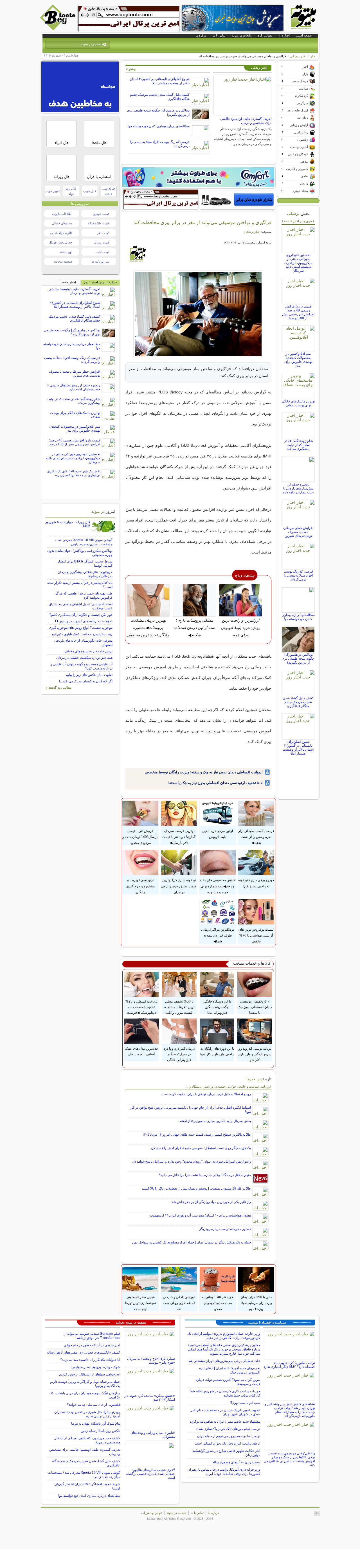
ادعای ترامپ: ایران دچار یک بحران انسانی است (227, 1443)
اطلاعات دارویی (62, 213)
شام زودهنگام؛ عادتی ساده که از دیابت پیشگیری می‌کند (298, 445)
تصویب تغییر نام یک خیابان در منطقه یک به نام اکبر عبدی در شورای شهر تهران (225, 1412)
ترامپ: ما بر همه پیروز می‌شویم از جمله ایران (228, 1436)
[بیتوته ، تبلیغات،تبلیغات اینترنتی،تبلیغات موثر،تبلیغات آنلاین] (128, 18)
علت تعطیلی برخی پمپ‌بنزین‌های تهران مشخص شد (224, 1361)
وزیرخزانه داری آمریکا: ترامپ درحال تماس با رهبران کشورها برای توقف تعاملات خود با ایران (224, 1472)
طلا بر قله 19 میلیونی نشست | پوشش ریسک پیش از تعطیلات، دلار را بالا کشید (196, 1188)
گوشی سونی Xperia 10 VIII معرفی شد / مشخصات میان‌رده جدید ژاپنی (83, 542)
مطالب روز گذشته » (58, 687)
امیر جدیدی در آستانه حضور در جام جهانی (92, 1345)
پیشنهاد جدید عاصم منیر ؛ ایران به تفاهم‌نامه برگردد (225, 1421)
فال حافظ (99, 143)
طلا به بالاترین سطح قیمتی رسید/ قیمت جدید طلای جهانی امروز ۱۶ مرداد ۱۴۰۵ (196, 1134)
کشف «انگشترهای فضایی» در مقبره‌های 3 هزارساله (83, 1352)
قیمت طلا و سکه (98, 223)
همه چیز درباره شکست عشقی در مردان (84, 658)
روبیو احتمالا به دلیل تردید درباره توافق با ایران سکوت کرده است (206, 1094)
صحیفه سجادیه (62, 261)
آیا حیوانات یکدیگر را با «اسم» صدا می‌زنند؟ (90, 1360)
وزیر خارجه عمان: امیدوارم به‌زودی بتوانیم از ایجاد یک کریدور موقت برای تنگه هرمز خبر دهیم (223, 1336)
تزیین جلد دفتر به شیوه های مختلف (88, 651)
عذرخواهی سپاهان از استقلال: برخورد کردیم (89, 1374)
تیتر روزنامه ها (100, 261)
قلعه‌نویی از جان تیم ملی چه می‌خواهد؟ (93, 1405)
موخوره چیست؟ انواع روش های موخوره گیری (80, 628)
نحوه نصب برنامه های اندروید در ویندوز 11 (83, 621)
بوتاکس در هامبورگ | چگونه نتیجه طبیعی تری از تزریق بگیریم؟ (298, 658)
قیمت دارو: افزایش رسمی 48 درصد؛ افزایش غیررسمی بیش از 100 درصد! (298, 312)
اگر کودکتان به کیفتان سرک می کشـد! (85, 681)
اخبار (313, 56)
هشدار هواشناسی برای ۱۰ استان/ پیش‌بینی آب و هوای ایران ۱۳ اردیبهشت (200, 1215)
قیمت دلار (103, 232)
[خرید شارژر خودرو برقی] (237, 199)
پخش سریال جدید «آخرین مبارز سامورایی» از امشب (214, 1121)
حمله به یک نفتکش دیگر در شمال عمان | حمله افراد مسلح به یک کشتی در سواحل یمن (191, 1242)
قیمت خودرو (101, 213)
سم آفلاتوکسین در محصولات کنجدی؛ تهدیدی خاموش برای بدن (298, 360)
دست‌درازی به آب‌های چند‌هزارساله (236, 1462)
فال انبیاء (61, 143)
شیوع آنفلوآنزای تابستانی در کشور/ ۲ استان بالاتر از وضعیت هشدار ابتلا (160, 81)
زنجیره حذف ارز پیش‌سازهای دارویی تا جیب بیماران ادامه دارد (298, 488)
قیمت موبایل (101, 242)
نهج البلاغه (65, 252)
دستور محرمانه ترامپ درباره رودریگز (225, 1229)
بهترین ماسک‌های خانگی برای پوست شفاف (298, 403)
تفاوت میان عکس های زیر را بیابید (88, 675)
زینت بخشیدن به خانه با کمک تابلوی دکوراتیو (82, 634)
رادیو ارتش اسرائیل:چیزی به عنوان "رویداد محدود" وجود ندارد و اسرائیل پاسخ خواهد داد (191, 1161)
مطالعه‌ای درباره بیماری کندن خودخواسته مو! (159, 126)
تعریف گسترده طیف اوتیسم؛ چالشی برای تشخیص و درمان (245, 121)
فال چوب (89, 191)
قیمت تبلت (102, 252)
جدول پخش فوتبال (60, 242)
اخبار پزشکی (298, 56)
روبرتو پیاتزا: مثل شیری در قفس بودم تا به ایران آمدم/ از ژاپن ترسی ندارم (87, 1414)
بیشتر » (131, 69)
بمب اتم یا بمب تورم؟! (245, 1403)
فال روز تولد (70, 191)
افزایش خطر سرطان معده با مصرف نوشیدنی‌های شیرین (298, 532)
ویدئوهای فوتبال (62, 223)
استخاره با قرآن (99, 177)
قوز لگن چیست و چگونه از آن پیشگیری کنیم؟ (80, 615)
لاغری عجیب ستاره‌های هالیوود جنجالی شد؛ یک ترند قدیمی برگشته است (150, 1474)
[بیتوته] (58, 29)
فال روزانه (61, 177)
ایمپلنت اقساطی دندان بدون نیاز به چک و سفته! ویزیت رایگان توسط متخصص (204, 772)
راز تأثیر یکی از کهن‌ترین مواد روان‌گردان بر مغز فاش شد (211, 1202)
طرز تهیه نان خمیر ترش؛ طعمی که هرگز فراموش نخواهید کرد (83, 595)
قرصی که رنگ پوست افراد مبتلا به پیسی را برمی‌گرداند (298, 575)
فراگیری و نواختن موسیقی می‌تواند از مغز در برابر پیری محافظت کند (202, 222)
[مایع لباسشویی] (198, 177)
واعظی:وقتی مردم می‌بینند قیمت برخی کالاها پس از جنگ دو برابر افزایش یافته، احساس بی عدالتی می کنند (289, 1459)
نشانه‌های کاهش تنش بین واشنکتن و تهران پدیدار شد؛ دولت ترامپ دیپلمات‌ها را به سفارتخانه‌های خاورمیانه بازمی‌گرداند (290, 1410)
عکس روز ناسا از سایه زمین (100, 1431)
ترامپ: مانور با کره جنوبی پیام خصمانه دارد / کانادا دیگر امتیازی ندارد (289, 1365)
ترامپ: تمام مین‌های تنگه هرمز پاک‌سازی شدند (228, 1429)
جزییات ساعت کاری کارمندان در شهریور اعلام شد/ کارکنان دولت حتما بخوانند (225, 1393)
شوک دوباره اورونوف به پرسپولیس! (95, 1367)
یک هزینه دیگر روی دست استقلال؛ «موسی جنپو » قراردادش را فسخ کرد (200, 1148)
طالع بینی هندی (108, 191)
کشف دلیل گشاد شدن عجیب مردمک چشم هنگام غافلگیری (298, 702)
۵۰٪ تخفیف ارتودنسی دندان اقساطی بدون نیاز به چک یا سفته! (215, 783)
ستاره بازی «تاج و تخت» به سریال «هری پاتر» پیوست (151, 1361)
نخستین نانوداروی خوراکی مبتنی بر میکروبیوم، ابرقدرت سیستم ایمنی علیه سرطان (298, 263)
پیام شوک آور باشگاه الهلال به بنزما (95, 1423)
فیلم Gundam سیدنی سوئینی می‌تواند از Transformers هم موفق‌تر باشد (92, 1336)
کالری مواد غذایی (61, 232)
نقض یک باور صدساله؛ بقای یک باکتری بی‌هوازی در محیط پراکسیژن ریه (73, 473)
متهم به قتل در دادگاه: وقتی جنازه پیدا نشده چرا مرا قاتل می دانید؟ (205, 1175)
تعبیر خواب (52, 191)
